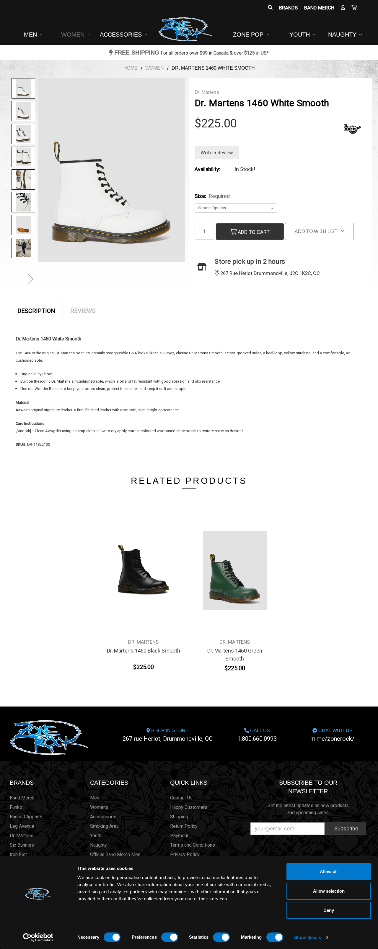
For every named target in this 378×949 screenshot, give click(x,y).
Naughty (343, 34)
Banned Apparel (26, 816)
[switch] (169, 937)
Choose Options (144, 573)
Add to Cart (253, 232)
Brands (288, 8)
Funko (16, 807)
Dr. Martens (21, 835)
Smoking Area (104, 826)
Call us (257, 735)
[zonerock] (354, 7)
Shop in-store (168, 735)
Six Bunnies (22, 845)
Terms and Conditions (192, 845)
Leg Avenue (22, 826)
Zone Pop (249, 34)
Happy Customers (188, 807)
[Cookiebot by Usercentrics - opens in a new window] (38, 937)
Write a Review (217, 152)
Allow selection (329, 891)
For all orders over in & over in (191, 53)
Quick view (143, 559)
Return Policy (184, 826)
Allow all (329, 871)
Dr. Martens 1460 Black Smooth (143, 651)
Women (73, 34)
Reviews (83, 310)
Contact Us (181, 798)
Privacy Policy (185, 854)
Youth (300, 34)
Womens (99, 807)
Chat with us (332, 735)
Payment (179, 835)
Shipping (179, 816)
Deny (328, 910)
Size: (212, 196)
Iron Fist (18, 854)
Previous (16, 279)
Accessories (122, 34)
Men (31, 34)
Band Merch (319, 8)
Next (30, 279)
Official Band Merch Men (115, 854)
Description (36, 310)
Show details (307, 937)
